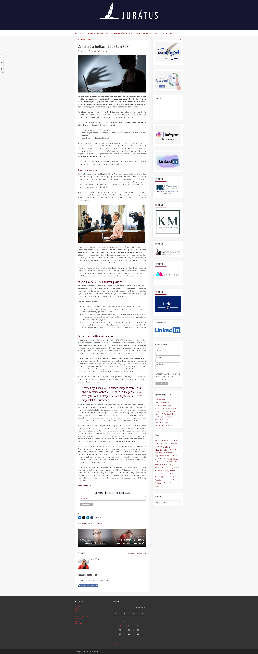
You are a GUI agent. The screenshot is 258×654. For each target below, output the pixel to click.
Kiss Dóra (94, 51)
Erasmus (171, 450)
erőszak (91, 523)
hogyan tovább (160, 456)
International (147, 33)
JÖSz (157, 462)
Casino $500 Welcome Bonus (164, 405)
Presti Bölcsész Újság (82, 616)
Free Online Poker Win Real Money (165, 411)
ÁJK (158, 486)
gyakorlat (169, 452)
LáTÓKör (78, 614)
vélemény (174, 483)
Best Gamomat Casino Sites (164, 425)
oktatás (176, 468)
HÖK (168, 456)
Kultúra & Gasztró (117, 33)
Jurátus (174, 459)
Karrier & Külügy (102, 33)
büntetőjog (83, 523)
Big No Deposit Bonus (162, 402)
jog (156, 459)
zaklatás (99, 523)
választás (166, 483)
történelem (169, 477)
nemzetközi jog (168, 468)
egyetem (168, 443)
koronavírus (172, 462)
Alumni (168, 33)
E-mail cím (159, 350)
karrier (163, 462)
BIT (76, 611)
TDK (172, 474)
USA (175, 477)
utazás (158, 480)
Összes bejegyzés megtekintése (134, 553)
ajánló (158, 441)
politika (158, 471)
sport (173, 471)
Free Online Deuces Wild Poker (164, 417)
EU (176, 449)
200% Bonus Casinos (161, 422)
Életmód (129, 33)
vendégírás (165, 480)
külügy (171, 465)
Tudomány (90, 33)
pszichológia (166, 471)
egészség (159, 447)
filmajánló (162, 452)
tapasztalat (165, 474)
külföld (165, 465)
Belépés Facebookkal (89, 586)
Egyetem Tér (79, 33)
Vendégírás (80, 39)
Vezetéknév (159, 364)
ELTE (167, 446)
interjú (174, 455)
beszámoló (173, 440)
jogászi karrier (163, 459)
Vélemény (137, 33)
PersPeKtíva (79, 619)
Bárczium (78, 609)
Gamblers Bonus (160, 400)
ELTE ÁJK (161, 449)
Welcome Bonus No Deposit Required (166, 408)
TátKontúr (78, 621)
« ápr (114, 644)
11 (120, 626)
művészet (159, 468)
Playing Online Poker (161, 420)
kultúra (158, 465)
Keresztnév (159, 357)
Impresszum (159, 33)
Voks (89, 39)
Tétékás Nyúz (79, 623)
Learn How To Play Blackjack (164, 414)
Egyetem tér (176, 443)
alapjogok (165, 440)
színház (158, 474)
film (157, 453)
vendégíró (174, 480)
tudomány (160, 477)
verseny (158, 483)
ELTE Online (78, 607)
